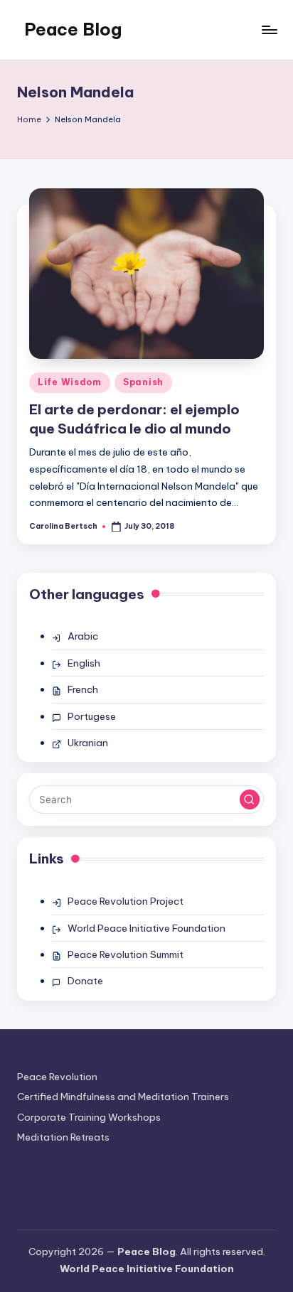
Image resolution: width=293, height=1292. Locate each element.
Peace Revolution (57, 1076)
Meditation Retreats (63, 1137)
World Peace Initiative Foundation (146, 928)
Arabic (83, 636)
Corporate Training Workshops (89, 1117)
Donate (85, 980)
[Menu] (269, 29)
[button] (250, 799)
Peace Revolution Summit (125, 954)
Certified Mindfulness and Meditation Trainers (123, 1096)
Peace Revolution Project (125, 901)
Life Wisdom (70, 382)
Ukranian (88, 742)
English (84, 663)
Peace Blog (73, 29)
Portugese (92, 716)
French (83, 689)
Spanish (143, 382)
